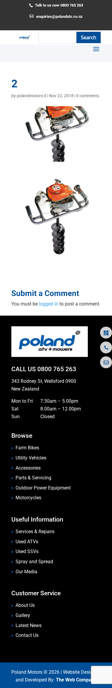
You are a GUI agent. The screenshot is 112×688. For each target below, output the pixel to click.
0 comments (87, 95)
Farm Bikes (27, 448)
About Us (25, 605)
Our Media (26, 571)
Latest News (29, 625)
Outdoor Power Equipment (43, 488)
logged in (48, 304)
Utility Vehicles (31, 458)
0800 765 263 (56, 369)
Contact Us (27, 635)
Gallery (23, 615)
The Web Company (76, 680)
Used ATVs (27, 541)
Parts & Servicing (33, 478)
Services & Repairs (35, 531)
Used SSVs (27, 551)
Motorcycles (28, 497)
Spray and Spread (34, 561)
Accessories (28, 468)
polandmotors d (31, 95)
